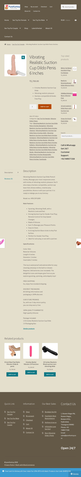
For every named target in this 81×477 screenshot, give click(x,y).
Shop (26, 7)
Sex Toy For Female (19, 20)
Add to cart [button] (12, 374)
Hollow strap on (51, 422)
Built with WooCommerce (25, 465)
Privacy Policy (9, 465)
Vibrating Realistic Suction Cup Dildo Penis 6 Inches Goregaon (43, 135)
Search (63, 133)
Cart (51, 7)
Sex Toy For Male (39, 20)
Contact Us (36, 11)
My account (34, 7)
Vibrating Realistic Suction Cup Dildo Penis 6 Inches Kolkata (43, 142)
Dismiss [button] (76, 474)
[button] (23, 57)
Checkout (44, 7)
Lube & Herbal (37, 28)
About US (27, 11)
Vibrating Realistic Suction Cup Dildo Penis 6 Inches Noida (43, 149)
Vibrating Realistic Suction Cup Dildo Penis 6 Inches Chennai (43, 128)
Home (6, 20)
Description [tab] (8, 172)
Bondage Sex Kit (51, 412)
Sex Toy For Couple (11, 28)
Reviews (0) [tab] (8, 179)
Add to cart (44, 106)
